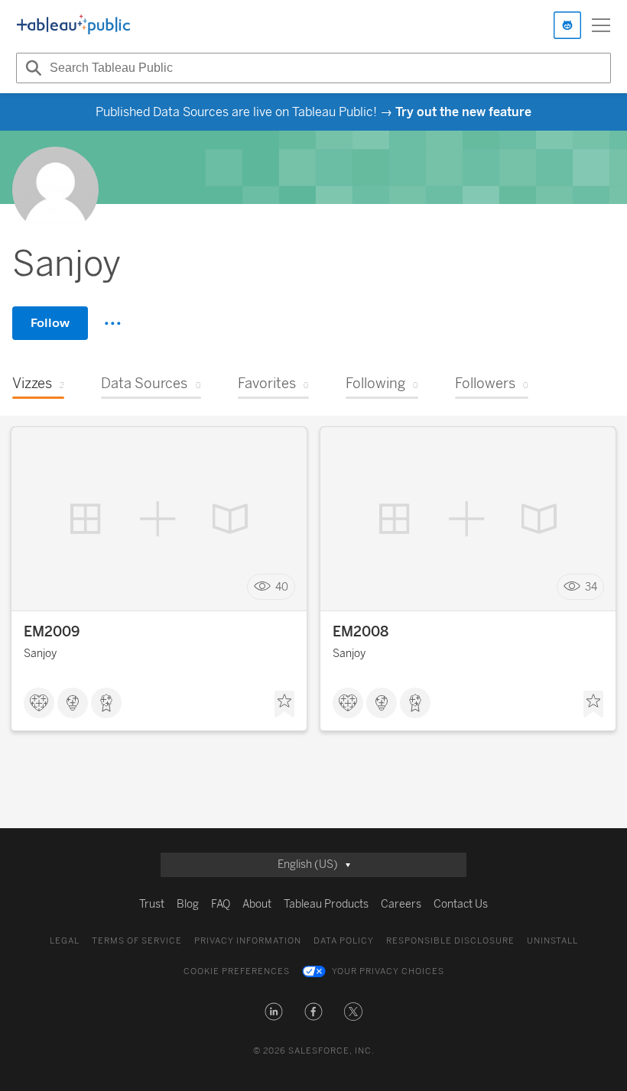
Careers (401, 904)
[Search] (31, 68)
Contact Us (461, 904)
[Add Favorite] (284, 704)
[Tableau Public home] (73, 25)
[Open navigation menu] (601, 25)
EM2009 (52, 631)
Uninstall (552, 941)
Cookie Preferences (237, 971)
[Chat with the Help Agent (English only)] (567, 25)
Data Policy (344, 941)
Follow (50, 323)
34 (591, 587)
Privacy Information (247, 941)
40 (281, 587)
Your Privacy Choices (388, 971)
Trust (151, 904)
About (256, 904)
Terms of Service (137, 941)
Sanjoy (40, 653)
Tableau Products (326, 904)
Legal (65, 941)
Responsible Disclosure (450, 941)
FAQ (220, 904)
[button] (274, 1011)
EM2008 (360, 631)
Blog (188, 904)
